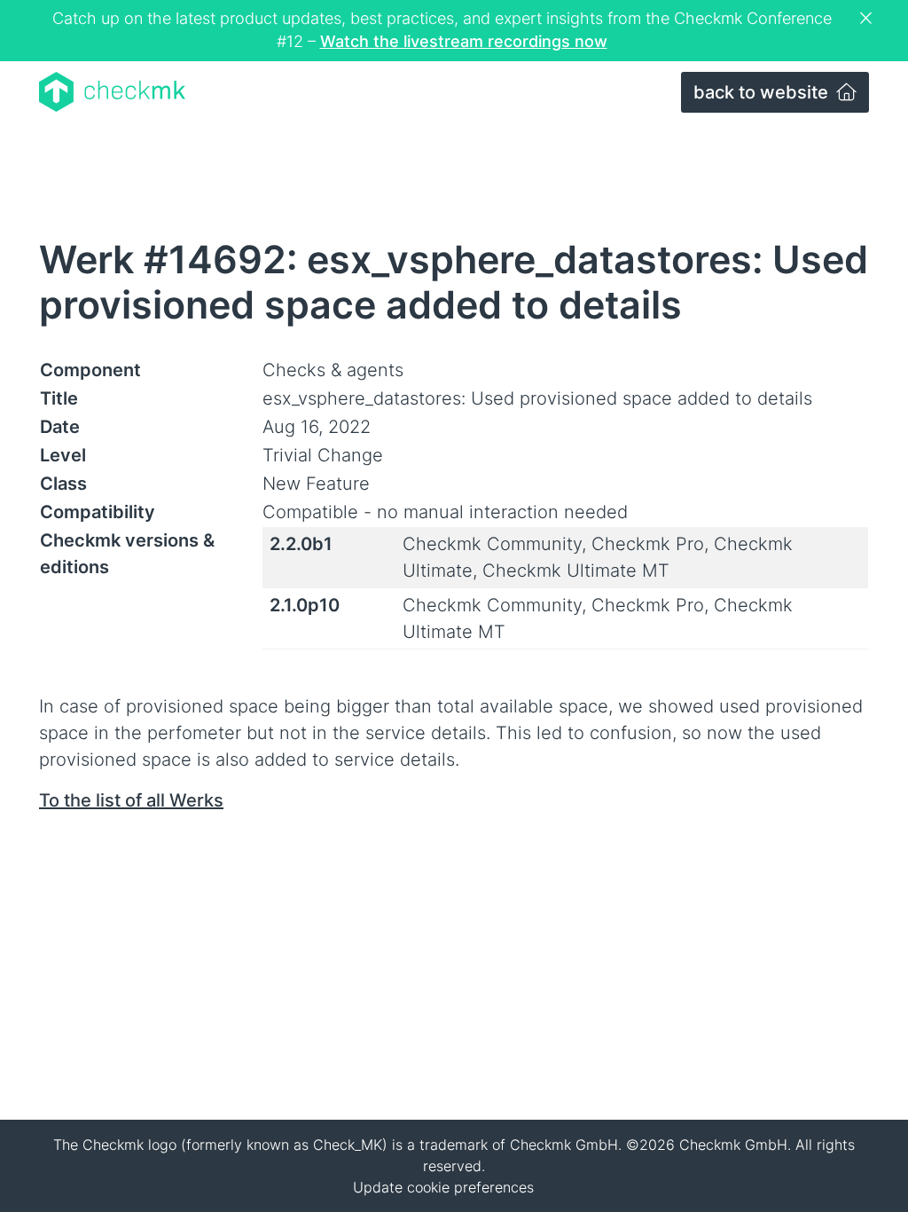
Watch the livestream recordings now (463, 41)
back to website (763, 92)
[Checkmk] (112, 92)
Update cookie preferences (443, 1187)
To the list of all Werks (131, 800)
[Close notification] (868, 18)
